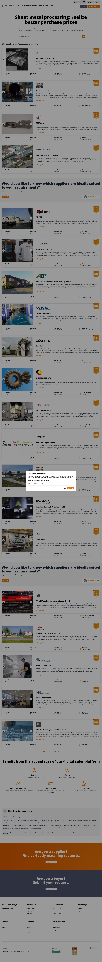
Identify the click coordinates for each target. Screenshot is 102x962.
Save (64, 488)
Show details (57, 483)
